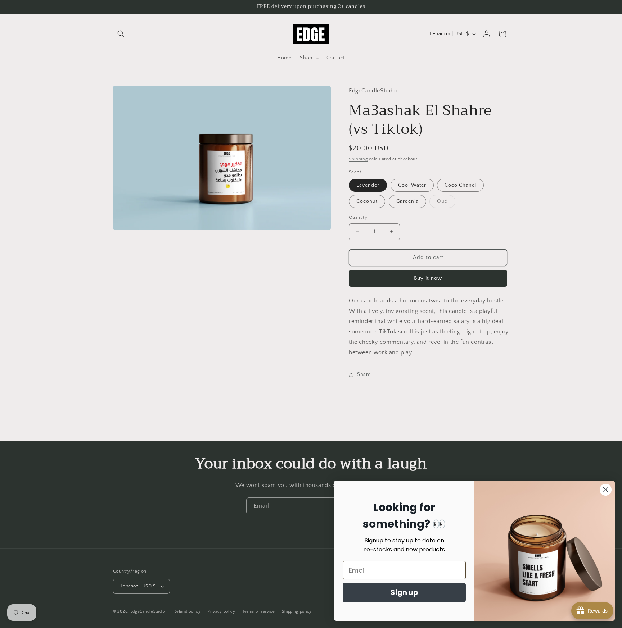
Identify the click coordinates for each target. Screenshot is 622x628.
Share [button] (364, 374)
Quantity (358, 217)
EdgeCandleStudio (147, 611)
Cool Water (412, 185)
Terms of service (259, 611)
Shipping (358, 159)
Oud (446, 203)
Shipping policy (297, 611)
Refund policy (186, 611)
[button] (121, 34)
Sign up (404, 592)
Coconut (367, 201)
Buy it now (428, 278)
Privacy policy (221, 611)
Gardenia (407, 201)
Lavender (367, 185)
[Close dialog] (605, 489)
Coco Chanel (460, 185)
